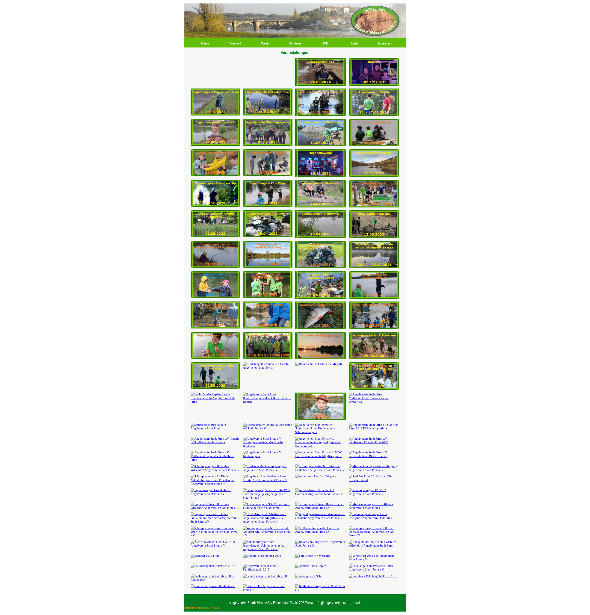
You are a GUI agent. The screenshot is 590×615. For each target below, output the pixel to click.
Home (205, 43)
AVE (325, 43)
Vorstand (235, 43)
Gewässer (295, 43)
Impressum (385, 43)
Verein (265, 43)
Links (355, 43)
